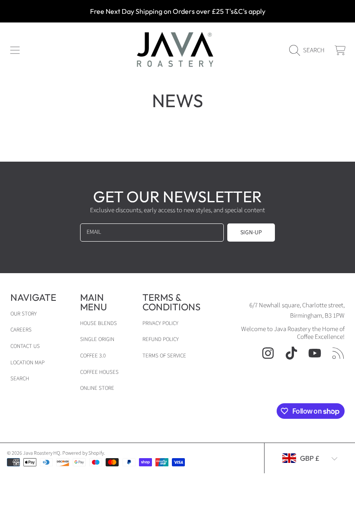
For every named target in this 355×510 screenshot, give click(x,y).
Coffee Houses (99, 372)
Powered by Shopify (83, 453)
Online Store (97, 388)
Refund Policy (160, 339)
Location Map (27, 363)
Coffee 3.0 (93, 356)
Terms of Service (164, 356)
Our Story (23, 314)
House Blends (98, 323)
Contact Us (25, 346)
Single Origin (97, 339)
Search (19, 378)
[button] (15, 50)
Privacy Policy (160, 323)
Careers (21, 330)
